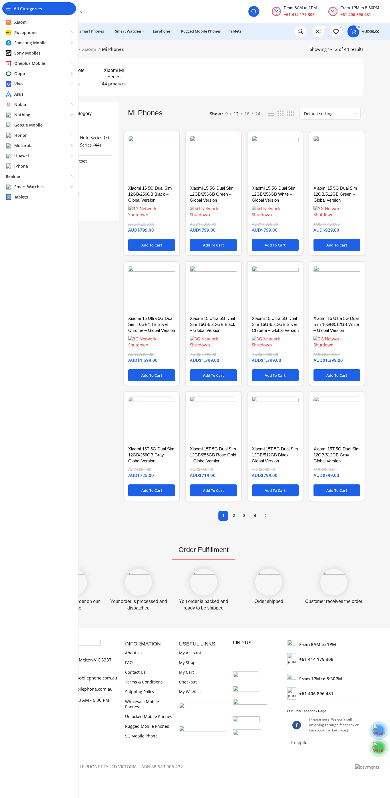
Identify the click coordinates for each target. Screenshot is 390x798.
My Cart (186, 672)
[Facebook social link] (296, 725)
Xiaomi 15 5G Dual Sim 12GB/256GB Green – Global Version (212, 194)
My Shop (187, 662)
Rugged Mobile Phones (147, 726)
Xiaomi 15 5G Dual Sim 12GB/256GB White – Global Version (273, 194)
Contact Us (135, 672)
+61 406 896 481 (355, 14)
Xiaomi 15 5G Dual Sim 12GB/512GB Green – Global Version (335, 194)
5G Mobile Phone (141, 736)
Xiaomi (89, 49)
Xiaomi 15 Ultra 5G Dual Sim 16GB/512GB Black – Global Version (212, 324)
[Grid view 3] (280, 113)
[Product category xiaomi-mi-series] (113, 77)
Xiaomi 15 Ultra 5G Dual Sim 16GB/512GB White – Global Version (336, 324)
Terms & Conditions (144, 682)
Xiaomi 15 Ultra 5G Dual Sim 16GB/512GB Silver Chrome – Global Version (275, 324)
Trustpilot (299, 742)
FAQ (129, 662)
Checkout (188, 682)
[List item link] (325, 659)
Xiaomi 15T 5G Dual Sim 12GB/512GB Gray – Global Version (336, 454)
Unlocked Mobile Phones (148, 716)
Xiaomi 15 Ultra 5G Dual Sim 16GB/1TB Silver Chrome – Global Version (151, 324)
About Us (133, 652)
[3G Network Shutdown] (151, 212)
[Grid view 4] (290, 113)
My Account (190, 652)
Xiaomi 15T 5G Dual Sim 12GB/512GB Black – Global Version (275, 454)
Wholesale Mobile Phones (142, 704)
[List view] (271, 113)
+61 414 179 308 (299, 14)
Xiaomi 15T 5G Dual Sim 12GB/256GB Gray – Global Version (151, 454)
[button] (151, 245)
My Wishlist (190, 691)
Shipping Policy (139, 691)
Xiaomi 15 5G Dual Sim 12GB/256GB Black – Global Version (150, 194)
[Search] (253, 11)
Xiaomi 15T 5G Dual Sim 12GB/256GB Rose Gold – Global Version (213, 454)
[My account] (300, 31)
